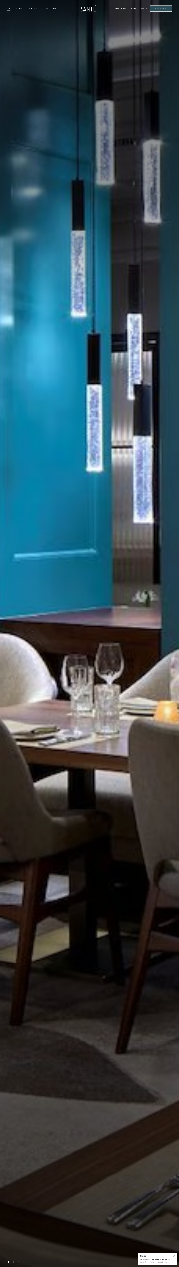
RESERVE (161, 8)
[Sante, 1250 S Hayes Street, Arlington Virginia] (88, 8)
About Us (144, 8)
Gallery (134, 8)
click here (164, 1262)
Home (8, 8)
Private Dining (32, 8)
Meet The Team (121, 8)
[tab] (8, 1262)
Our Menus (19, 8)
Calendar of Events (49, 8)
